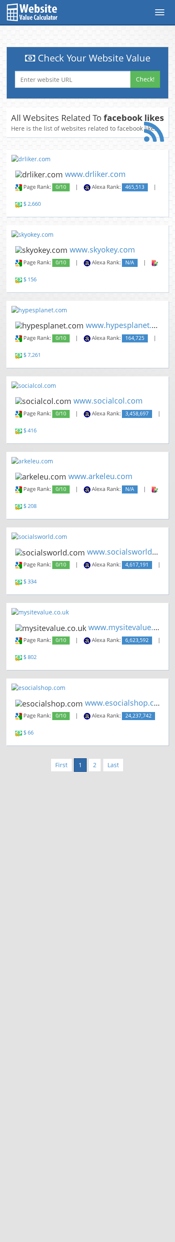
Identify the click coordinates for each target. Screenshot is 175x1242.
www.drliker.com (95, 174)
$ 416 (30, 430)
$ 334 (30, 581)
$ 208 (30, 506)
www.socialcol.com (108, 400)
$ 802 (30, 657)
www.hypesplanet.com (126, 325)
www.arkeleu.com (100, 476)
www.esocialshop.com (125, 703)
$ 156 (30, 279)
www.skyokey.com (102, 249)
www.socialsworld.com (128, 552)
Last (113, 765)
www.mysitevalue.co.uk (130, 627)
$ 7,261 (32, 355)
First (61, 765)
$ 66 (28, 732)
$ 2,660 (32, 203)
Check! (145, 79)
